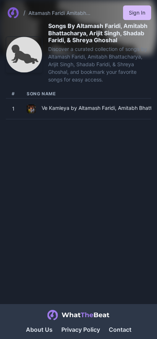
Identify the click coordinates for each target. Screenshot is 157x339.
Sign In (137, 12)
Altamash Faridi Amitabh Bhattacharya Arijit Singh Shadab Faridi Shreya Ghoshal (67, 13)
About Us (39, 329)
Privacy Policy (80, 329)
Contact (120, 329)
